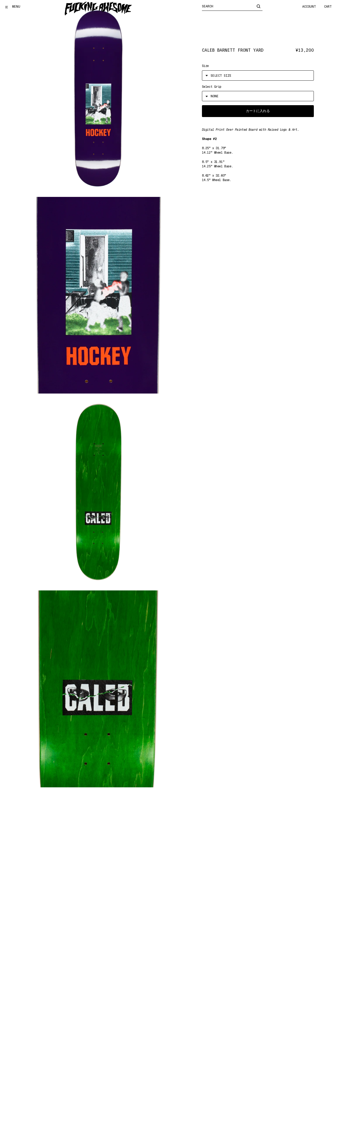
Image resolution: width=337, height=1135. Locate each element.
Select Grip (211, 86)
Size (205, 65)
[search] (258, 6)
